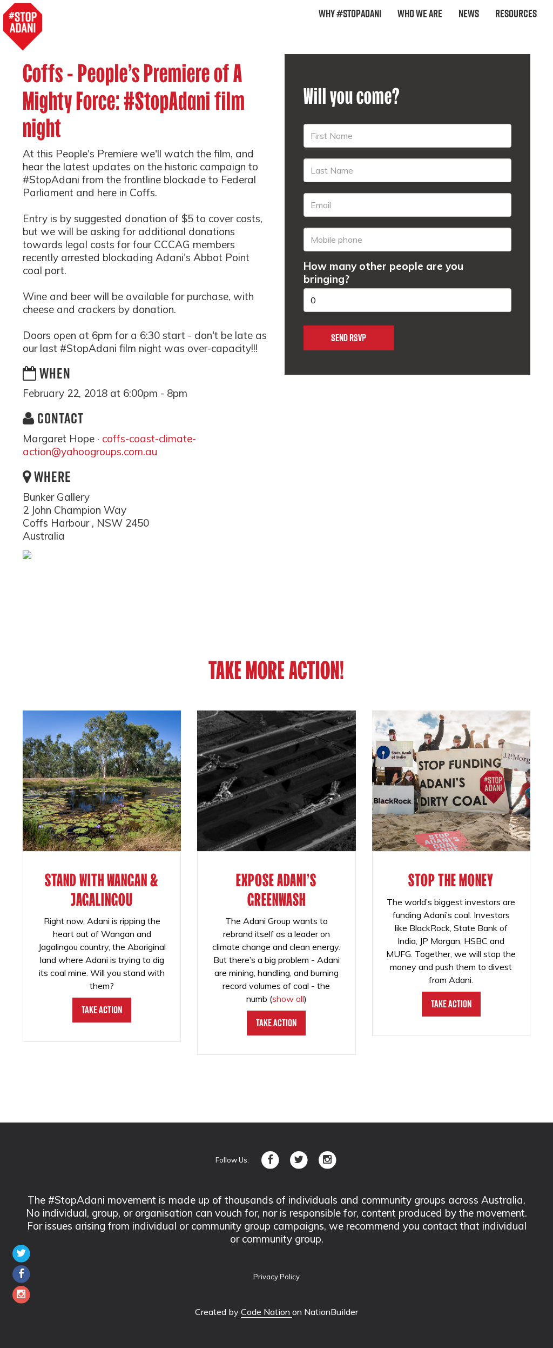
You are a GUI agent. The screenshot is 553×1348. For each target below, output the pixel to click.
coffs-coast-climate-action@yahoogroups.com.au (109, 445)
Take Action (102, 1010)
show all (288, 998)
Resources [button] (516, 13)
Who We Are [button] (419, 13)
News (468, 13)
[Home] (22, 27)
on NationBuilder (325, 1311)
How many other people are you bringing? (383, 272)
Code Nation (266, 1311)
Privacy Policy (276, 1276)
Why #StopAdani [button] (350, 13)
